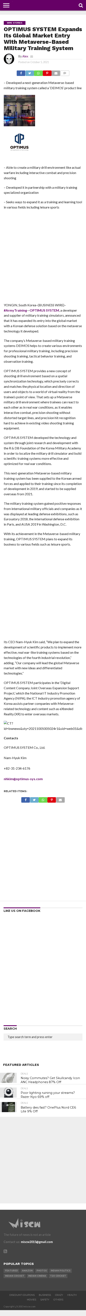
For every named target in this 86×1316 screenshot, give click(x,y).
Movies (31, 1299)
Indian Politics (60, 1270)
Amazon (27, 1270)
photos (42, 1270)
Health (72, 1294)
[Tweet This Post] (29, 72)
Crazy (59, 1294)
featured (11, 1270)
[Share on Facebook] (21, 72)
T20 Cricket (58, 1276)
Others (58, 1299)
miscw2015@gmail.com (37, 1242)
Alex (25, 56)
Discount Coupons (22, 1294)
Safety (44, 1299)
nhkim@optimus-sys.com (23, 779)
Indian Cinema (37, 1276)
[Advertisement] (43, 257)
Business (45, 1294)
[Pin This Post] (47, 72)
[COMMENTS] (64, 72)
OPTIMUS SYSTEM (44, 310)
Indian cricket (14, 1276)
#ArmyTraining (15, 310)
